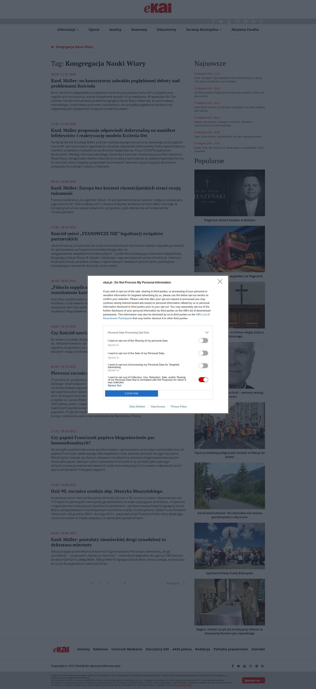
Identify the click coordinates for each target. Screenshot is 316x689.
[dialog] (158, 344)
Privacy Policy (179, 406)
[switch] (203, 340)
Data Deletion (137, 406)
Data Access (158, 406)
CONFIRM (131, 393)
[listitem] (158, 332)
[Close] (221, 282)
